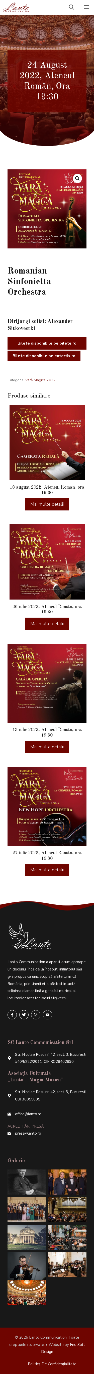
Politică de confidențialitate (52, 1363)
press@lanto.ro (28, 1133)
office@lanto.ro (28, 1114)
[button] (77, 178)
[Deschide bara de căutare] (71, 7)
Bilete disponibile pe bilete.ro (47, 343)
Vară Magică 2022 (40, 379)
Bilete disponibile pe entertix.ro (44, 356)
